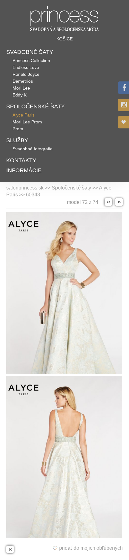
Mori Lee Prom (27, 121)
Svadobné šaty (29, 52)
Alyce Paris (23, 114)
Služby (17, 140)
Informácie (24, 170)
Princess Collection (31, 60)
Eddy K (20, 94)
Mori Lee (21, 88)
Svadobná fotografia (33, 148)
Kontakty (21, 160)
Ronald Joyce (26, 74)
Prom (18, 128)
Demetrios (23, 81)
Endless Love (26, 67)
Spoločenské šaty (35, 106)
